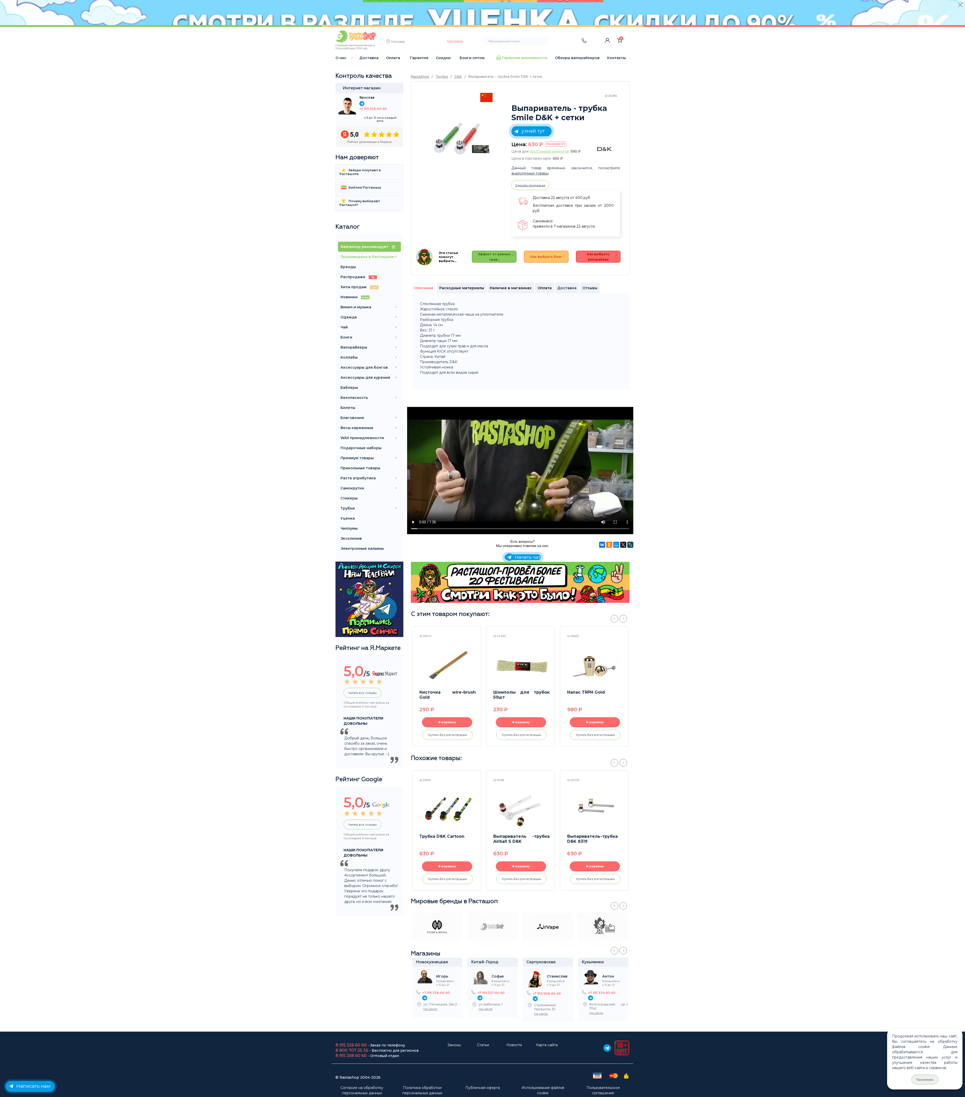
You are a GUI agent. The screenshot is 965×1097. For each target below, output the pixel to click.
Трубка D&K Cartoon (441, 836)
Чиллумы (349, 528)
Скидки (443, 58)
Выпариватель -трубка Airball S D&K (521, 839)
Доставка (368, 58)
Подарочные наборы (361, 448)
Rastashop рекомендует (365, 246)
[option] (460, 136)
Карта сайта (547, 1045)
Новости (514, 1045)
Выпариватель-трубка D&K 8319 (592, 839)
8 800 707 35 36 (351, 1050)
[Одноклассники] (609, 545)
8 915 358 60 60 (351, 1055)
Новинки (355, 297)
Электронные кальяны (362, 548)
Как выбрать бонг (546, 257)
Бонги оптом (472, 58)
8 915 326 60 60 (351, 1045)
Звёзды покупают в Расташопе (360, 172)
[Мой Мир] (616, 545)
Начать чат (527, 557)
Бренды (348, 267)
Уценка (348, 518)
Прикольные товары (360, 468)
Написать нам (32, 1086)
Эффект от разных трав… (494, 256)
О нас (340, 58)
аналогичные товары (530, 173)
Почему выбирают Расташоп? (360, 203)
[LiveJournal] (630, 545)
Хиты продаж (359, 287)
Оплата (393, 58)
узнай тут (532, 131)
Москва (398, 42)
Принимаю (925, 1079)
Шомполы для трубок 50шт (521, 695)
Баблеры (349, 387)
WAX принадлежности (362, 438)
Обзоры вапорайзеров (577, 58)
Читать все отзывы (362, 693)
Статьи (483, 1045)
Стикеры (349, 498)
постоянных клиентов (549, 151)
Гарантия (419, 58)
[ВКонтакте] (602, 545)
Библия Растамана (364, 187)
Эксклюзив (351, 538)
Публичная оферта (482, 1087)
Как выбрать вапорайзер (598, 256)
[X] (623, 545)
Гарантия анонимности (524, 58)
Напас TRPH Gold (586, 692)
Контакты (616, 58)
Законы (454, 1045)
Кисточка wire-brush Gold (447, 695)
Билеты (348, 407)
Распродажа (357, 277)
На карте (430, 1009)
